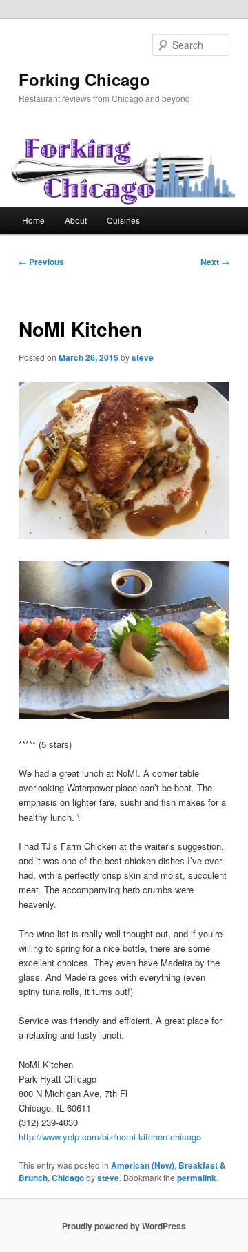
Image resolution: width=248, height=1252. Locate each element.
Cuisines (123, 220)
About (76, 220)
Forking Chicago (84, 79)
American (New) (142, 1165)
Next (214, 261)
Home (33, 220)
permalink (196, 1177)
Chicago (68, 1177)
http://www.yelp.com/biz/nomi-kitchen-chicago (110, 1136)
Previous (41, 261)
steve (143, 357)
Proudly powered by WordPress (124, 1226)
